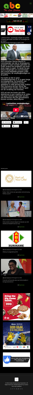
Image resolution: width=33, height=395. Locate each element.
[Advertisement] (16, 149)
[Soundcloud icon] (20, 389)
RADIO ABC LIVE (17, 21)
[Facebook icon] (12, 389)
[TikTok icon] (18, 389)
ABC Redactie (7, 189)
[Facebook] (16, 366)
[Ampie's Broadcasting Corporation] (13, 6)
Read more (21, 197)
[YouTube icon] (14, 389)
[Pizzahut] (16, 320)
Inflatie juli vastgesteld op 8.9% (10, 252)
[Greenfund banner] (16, 349)
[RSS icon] (22, 389)
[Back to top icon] (16, 379)
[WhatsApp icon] (11, 389)
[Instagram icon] (16, 389)
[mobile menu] (30, 3)
